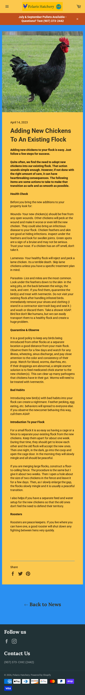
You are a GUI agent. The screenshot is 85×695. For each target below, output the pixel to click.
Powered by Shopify (41, 675)
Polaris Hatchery (21, 675)
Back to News (44, 604)
